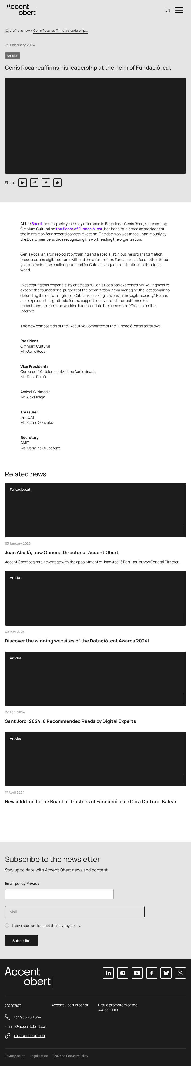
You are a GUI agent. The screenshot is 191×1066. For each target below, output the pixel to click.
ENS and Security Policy (70, 1055)
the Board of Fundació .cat (79, 228)
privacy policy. (69, 925)
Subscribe (21, 940)
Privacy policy (15, 1055)
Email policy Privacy (22, 883)
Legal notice (39, 1055)
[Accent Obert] (22, 10)
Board (36, 223)
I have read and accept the (46, 925)
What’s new (21, 30)
